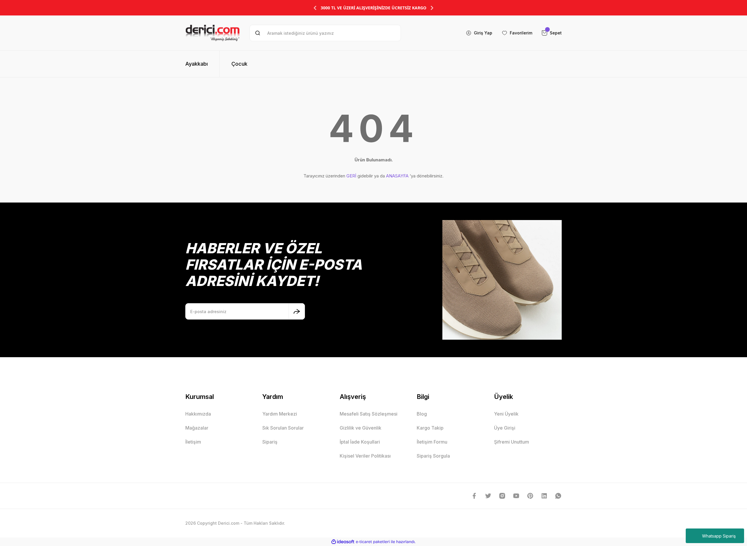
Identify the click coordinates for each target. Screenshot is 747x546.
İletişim (193, 442)
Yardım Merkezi (279, 414)
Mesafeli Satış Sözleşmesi (368, 414)
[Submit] (297, 311)
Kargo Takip (430, 428)
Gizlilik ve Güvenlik (360, 428)
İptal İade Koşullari (360, 442)
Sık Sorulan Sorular (283, 428)
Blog (422, 414)
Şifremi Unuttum (511, 442)
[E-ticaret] (373, 542)
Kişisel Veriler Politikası (365, 456)
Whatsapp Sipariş (719, 535)
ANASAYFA (397, 176)
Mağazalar (196, 428)
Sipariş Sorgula (433, 456)
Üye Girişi (504, 428)
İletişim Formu (432, 442)
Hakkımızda (198, 414)
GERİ (351, 176)
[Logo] (212, 33)
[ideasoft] (343, 542)
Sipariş (269, 442)
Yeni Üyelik (506, 414)
